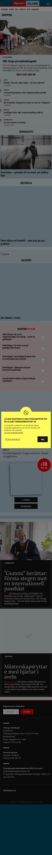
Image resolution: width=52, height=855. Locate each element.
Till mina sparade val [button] (12, 439)
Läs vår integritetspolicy (13, 433)
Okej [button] (42, 439)
